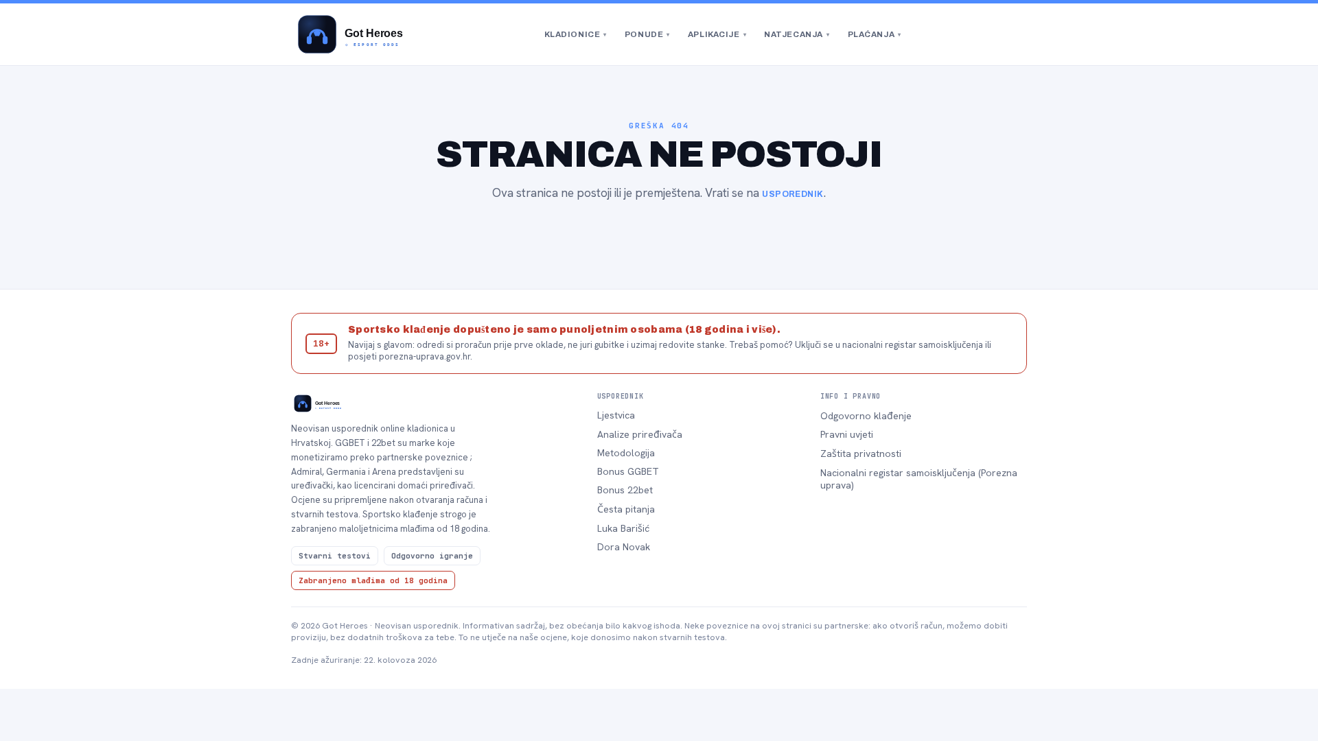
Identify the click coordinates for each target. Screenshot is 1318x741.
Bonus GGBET (628, 471)
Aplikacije (717, 34)
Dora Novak (623, 547)
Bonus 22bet (625, 490)
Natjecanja (796, 34)
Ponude (647, 34)
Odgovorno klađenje (866, 416)
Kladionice (575, 34)
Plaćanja (874, 34)
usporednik (793, 194)
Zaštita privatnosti (860, 453)
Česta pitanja (626, 509)
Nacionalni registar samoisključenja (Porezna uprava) (918, 479)
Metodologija (626, 453)
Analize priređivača (639, 434)
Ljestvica (616, 415)
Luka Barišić (623, 528)
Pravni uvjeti (846, 434)
